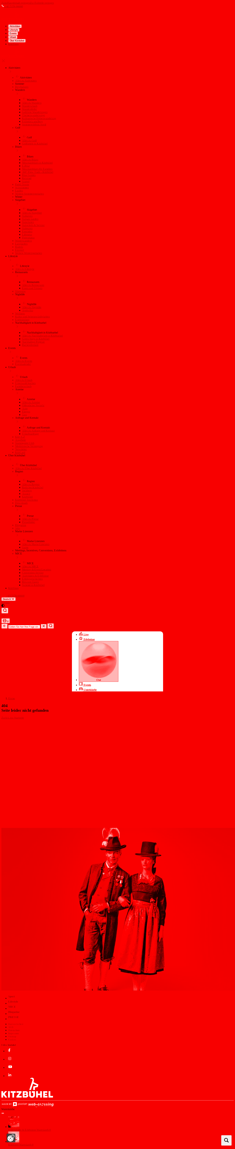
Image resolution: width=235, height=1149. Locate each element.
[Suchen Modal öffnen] (226, 1140)
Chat (98, 680)
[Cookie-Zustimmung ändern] (11, 1138)
